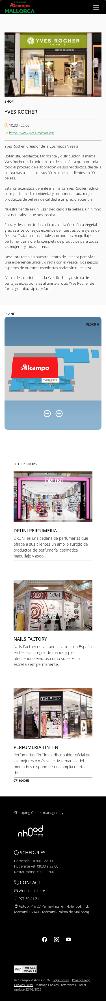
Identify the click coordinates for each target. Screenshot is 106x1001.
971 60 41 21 (28, 898)
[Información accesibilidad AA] (25, 969)
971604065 (21, 780)
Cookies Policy (23, 985)
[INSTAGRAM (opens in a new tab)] (56, 939)
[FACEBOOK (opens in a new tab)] (44, 939)
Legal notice (61, 980)
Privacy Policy (81, 980)
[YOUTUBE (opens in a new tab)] (68, 939)
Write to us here (31, 890)
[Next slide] (94, 64)
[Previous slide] (12, 64)
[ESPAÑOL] (20, 6)
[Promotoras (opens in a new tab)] (30, 830)
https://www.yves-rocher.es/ (31, 132)
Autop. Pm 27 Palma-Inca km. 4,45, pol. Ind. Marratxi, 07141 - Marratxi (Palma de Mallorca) (51, 909)
